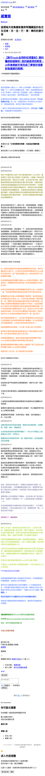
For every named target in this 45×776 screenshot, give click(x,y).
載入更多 (4, 675)
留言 (19, 659)
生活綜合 (18, 40)
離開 (12, 772)
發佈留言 (4, 688)
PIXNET (9, 745)
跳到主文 (4, 22)
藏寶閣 (6, 16)
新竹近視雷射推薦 (20, 667)
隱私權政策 (37, 745)
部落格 (7, 46)
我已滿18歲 (5, 772)
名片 (6, 49)
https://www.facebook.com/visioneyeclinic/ (20, 619)
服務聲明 (22, 747)
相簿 (6, 44)
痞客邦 (14, 659)
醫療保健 (17, 665)
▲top (3, 671)
